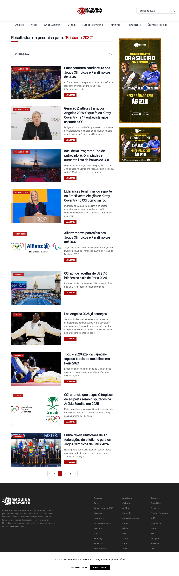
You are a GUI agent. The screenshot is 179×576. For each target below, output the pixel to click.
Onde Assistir (52, 24)
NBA (96, 533)
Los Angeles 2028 (102, 523)
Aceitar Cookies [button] (100, 567)
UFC (153, 548)
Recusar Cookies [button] (79, 567)
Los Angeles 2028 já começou (85, 314)
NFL (152, 533)
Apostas (98, 498)
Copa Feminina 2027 (103, 508)
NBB (124, 533)
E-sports (155, 508)
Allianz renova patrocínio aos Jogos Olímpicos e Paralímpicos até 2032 (87, 237)
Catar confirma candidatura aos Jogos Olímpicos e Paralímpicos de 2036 (87, 72)
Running (115, 24)
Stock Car (98, 543)
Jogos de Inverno (130, 518)
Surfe (124, 543)
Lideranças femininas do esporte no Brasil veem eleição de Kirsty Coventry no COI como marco (88, 195)
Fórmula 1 (99, 518)
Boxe (96, 503)
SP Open (155, 538)
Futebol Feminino (92, 24)
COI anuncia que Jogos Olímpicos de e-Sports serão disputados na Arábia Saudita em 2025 (88, 399)
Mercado (98, 528)
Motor (154, 528)
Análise (19, 24)
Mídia (34, 24)
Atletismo (127, 498)
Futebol (71, 24)
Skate (125, 538)
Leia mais (70, 95)
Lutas (125, 523)
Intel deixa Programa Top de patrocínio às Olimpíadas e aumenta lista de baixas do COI (86, 155)
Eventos (98, 513)
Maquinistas (156, 523)
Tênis (124, 548)
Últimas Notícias (157, 24)
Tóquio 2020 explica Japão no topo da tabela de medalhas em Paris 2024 (87, 358)
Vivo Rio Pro (100, 548)
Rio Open (155, 543)
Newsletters (133, 24)
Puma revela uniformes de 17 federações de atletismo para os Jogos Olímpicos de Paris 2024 (87, 439)
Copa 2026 (156, 503)
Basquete (155, 498)
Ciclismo (126, 503)
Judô (153, 518)
